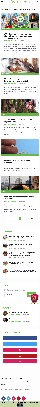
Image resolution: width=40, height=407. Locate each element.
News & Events (6, 28)
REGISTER (20, 405)
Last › (32, 218)
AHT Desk (13, 240)
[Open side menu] (2, 2)
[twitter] (20, 344)
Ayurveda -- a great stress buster (19, 319)
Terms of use (5, 382)
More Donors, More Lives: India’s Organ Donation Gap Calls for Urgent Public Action (22, 270)
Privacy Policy (16, 382)
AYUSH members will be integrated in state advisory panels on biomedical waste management (18, 36)
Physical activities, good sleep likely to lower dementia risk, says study (19, 80)
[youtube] (20, 355)
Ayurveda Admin (11, 40)
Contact (3, 384)
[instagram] (20, 361)
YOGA (3, 114)
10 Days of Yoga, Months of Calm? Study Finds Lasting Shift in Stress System (21, 237)
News (15, 379)
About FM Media (6, 379)
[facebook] (20, 338)
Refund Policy (27, 382)
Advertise (23, 379)
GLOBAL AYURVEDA (6, 155)
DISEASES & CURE (6, 73)
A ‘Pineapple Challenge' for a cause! (20, 312)
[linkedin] (20, 350)
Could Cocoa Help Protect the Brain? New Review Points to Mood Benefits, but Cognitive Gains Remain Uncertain (22, 254)
